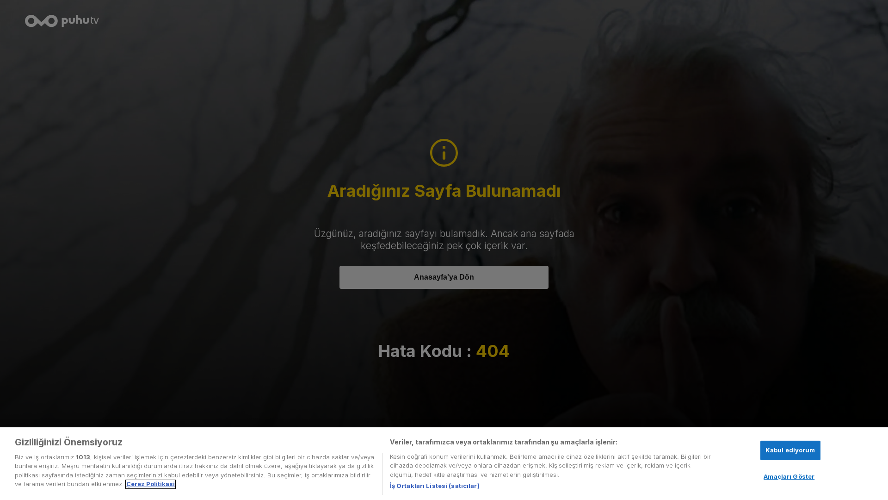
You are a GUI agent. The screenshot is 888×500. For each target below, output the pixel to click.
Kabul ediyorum (790, 449)
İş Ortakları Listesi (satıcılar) (435, 485)
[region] (444, 463)
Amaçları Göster (789, 476)
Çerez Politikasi (150, 484)
